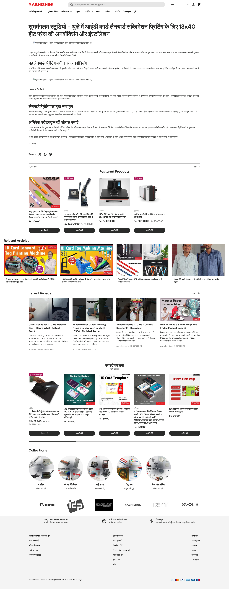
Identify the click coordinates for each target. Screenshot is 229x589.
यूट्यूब (194, 550)
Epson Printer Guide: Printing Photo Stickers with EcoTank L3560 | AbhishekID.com (89, 328)
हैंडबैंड (117, 11)
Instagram (196, 540)
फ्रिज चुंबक (127, 11)
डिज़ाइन (129, 484)
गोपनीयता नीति (118, 545)
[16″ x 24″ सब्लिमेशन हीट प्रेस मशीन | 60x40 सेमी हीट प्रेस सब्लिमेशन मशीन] (114, 192)
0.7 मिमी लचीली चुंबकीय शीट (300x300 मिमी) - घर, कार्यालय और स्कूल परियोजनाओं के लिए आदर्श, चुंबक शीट (44, 414)
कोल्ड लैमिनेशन (70, 484)
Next (202, 506)
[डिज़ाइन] (129, 468)
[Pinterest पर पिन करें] (50, 154)
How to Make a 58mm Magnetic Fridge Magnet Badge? (178, 326)
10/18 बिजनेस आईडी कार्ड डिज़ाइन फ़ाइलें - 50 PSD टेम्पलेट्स (184, 410)
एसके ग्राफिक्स (34, 550)
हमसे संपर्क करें (118, 555)
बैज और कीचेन (158, 484)
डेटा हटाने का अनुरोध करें (121, 550)
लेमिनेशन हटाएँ (34, 540)
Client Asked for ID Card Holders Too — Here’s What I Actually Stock (47, 328)
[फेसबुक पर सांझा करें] (45, 154)
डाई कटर (100, 484)
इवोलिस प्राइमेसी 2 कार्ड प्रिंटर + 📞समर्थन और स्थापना (149, 215)
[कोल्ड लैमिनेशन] (70, 468)
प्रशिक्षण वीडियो (53, 11)
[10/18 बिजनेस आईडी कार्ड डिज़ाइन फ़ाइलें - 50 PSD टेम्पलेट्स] (184, 389)
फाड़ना (77, 11)
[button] (199, 4)
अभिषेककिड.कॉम (34, 545)
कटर (98, 11)
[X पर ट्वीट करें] (39, 154)
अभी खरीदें (32, 143)
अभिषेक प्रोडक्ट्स (35, 555)
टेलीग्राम (195, 555)
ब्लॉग (114, 564)
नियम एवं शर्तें (117, 540)
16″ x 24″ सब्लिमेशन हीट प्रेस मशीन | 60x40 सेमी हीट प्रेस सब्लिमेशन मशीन (112, 215)
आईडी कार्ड (65, 11)
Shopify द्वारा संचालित (55, 580)
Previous (27, 506)
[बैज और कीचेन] (158, 468)
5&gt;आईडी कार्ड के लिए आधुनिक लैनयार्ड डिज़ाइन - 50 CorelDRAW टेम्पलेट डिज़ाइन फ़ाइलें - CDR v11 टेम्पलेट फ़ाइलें (43, 214)
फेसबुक (194, 545)
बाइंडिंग (88, 11)
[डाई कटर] (99, 468)
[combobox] (116, 4)
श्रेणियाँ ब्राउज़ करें (35, 11)
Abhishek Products (40, 580)
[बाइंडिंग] (41, 468)
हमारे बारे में (116, 559)
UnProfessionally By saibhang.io (72, 580)
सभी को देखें (196, 293)
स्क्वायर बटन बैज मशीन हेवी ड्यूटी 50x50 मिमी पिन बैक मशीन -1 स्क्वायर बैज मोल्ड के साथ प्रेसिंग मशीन (78, 217)
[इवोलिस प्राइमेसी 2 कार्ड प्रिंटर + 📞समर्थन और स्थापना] (149, 192)
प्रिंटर (107, 11)
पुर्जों (135, 11)
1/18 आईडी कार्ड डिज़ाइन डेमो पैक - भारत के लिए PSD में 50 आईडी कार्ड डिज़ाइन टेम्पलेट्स (114, 412)
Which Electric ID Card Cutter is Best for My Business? (134, 326)
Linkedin (195, 559)
